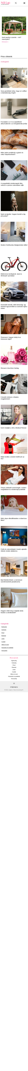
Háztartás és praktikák (7, 647)
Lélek (2, 638)
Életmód (3, 635)
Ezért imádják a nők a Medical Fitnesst (13, 428)
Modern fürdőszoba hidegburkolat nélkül (14, 245)
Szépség (3, 629)
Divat (2, 632)
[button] (16, 3)
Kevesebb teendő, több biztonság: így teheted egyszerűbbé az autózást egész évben (14, 306)
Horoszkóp (4, 650)
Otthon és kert (5, 644)
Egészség (4, 626)
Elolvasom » (5, 41)
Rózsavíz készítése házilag (10, 368)
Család (3, 641)
